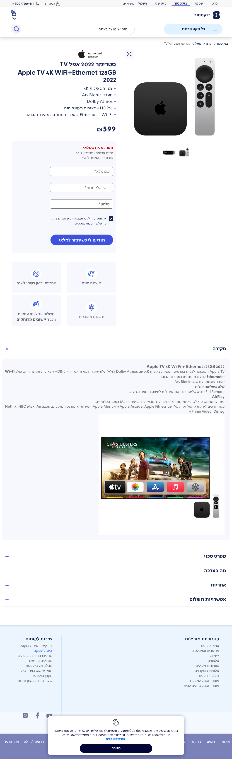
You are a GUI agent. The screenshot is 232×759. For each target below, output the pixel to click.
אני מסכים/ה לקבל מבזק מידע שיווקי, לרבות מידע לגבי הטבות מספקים (79, 220)
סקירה (219, 348)
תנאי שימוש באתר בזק (36, 670)
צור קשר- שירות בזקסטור (34, 645)
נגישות (50, 3)
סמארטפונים (210, 645)
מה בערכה (215, 570)
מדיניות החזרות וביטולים (34, 655)
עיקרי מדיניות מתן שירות (35, 680)
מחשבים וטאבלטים (205, 650)
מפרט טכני (215, 556)
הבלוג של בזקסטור (38, 665)
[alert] (128, 3)
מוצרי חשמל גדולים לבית (201, 685)
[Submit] (16, 30)
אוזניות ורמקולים (207, 665)
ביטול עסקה (43, 650)
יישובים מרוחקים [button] (31, 319)
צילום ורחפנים (209, 675)
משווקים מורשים (40, 660)
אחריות (218, 585)
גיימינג (214, 655)
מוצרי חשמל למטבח (204, 680)
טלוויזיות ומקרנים (207, 670)
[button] (184, 152)
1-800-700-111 (22, 3)
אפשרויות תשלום (207, 599)
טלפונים (213, 660)
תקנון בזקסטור (41, 675)
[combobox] (73, 29)
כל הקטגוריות (193, 29)
